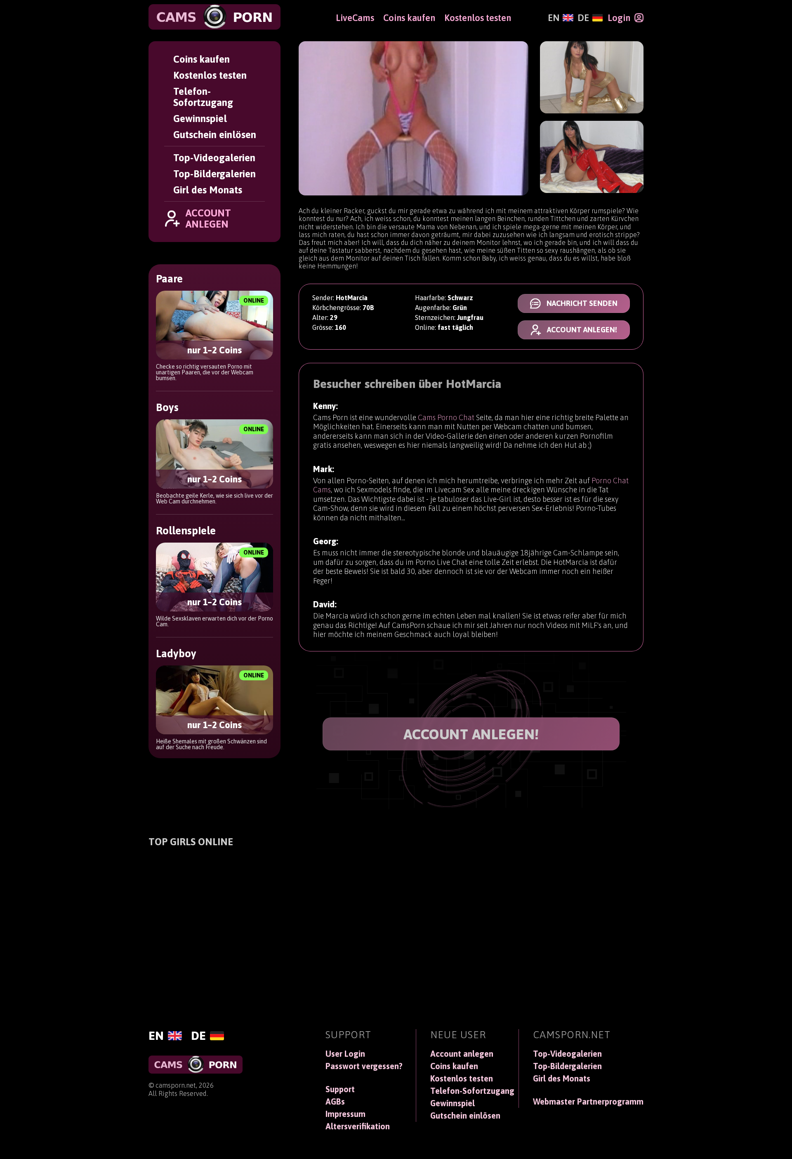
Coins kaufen (201, 59)
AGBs (335, 1102)
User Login (345, 1054)
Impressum (345, 1114)
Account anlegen (461, 1054)
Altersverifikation (357, 1126)
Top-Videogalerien (214, 157)
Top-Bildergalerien (214, 173)
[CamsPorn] (214, 17)
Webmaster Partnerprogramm (588, 1102)
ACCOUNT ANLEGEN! (471, 734)
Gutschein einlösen (214, 134)
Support (340, 1089)
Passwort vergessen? (364, 1066)
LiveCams (355, 17)
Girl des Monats (207, 189)
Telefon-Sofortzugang (203, 97)
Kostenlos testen (210, 75)
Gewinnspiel (200, 118)
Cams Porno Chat (446, 417)
